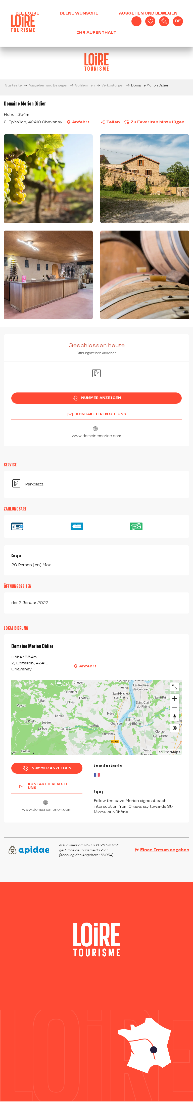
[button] (164, 21)
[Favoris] (150, 21)
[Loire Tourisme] (23, 23)
